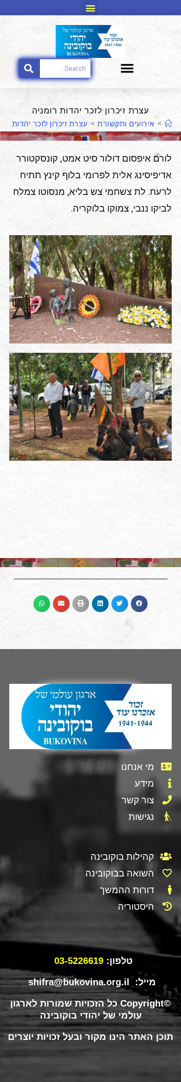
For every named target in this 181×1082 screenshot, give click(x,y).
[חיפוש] (29, 68)
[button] (90, 7)
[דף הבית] (168, 124)
